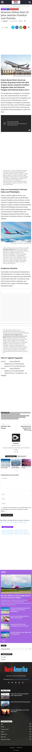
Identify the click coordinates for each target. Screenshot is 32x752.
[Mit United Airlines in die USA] (26, 462)
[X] (13, 27)
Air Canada (10, 530)
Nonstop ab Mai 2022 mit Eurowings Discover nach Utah (19, 625)
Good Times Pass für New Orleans (20, 702)
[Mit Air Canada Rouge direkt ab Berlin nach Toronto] (5, 618)
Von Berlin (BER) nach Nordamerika (15, 467)
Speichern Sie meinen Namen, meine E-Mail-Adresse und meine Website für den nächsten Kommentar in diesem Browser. (16, 509)
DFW (27, 415)
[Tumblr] (19, 682)
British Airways (10, 532)
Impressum (12, 747)
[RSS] (16, 682)
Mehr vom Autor (22, 456)
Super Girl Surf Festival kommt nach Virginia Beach (19, 694)
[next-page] (17, 471)
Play (21, 533)
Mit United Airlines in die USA (26, 467)
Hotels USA (4, 734)
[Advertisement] (16, 43)
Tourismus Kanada (5, 739)
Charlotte (16, 414)
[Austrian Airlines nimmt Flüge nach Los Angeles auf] (5, 635)
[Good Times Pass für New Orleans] (5, 704)
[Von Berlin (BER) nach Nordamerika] (16, 462)
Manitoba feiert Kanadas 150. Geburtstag (26, 428)
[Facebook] (17, 27)
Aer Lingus (4, 530)
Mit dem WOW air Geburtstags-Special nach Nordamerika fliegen (15, 596)
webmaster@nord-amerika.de (21, 679)
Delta (20, 532)
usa (17, 418)
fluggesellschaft (16, 417)
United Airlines (26, 533)
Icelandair (10, 533)
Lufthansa (16, 533)
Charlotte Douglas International (12, 415)
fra (24, 417)
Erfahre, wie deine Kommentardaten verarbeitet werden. (13, 522)
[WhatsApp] (21, 27)
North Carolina (14, 9)
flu (8, 417)
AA (11, 412)
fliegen (4, 417)
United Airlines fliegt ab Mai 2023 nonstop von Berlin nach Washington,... (20, 609)
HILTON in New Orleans (6, 427)
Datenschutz (19, 747)
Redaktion (5, 21)
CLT (24, 415)
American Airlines (24, 412)
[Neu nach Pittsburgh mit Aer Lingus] (5, 462)
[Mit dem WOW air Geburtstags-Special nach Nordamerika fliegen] (16, 584)
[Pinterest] (24, 27)
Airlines (7, 6)
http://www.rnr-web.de (16, 445)
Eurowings (4, 533)
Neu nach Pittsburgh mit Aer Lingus (5, 467)
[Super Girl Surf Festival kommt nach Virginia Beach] (5, 696)
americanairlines (7, 414)
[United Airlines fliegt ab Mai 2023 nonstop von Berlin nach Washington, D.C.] (5, 610)
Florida (2, 726)
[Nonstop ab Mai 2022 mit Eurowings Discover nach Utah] (5, 626)
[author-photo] (16, 438)
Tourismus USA (5, 729)
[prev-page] (15, 471)
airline (16, 412)
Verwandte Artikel (11, 456)
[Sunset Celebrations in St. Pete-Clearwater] (5, 712)
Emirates (25, 532)
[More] (29, 27)
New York (3, 737)
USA (8, 9)
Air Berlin (3, 659)
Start (2, 6)
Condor (16, 532)
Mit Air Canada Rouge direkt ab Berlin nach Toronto (20, 617)
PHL (13, 418)
